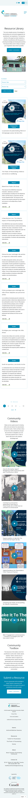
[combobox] (23, 796)
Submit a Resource (14, 50)
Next (12, 410)
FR (25, 2)
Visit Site (4, 206)
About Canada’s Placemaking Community (14, 753)
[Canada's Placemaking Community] (9, 18)
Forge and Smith (18, 719)
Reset (16, 91)
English (22, 796)
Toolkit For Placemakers (14, 738)
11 (23, 406)
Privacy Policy (14, 714)
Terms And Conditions (14, 716)
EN (23, 2)
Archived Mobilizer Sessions (14, 730)
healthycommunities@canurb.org (14, 765)
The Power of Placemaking (14, 741)
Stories (14, 744)
